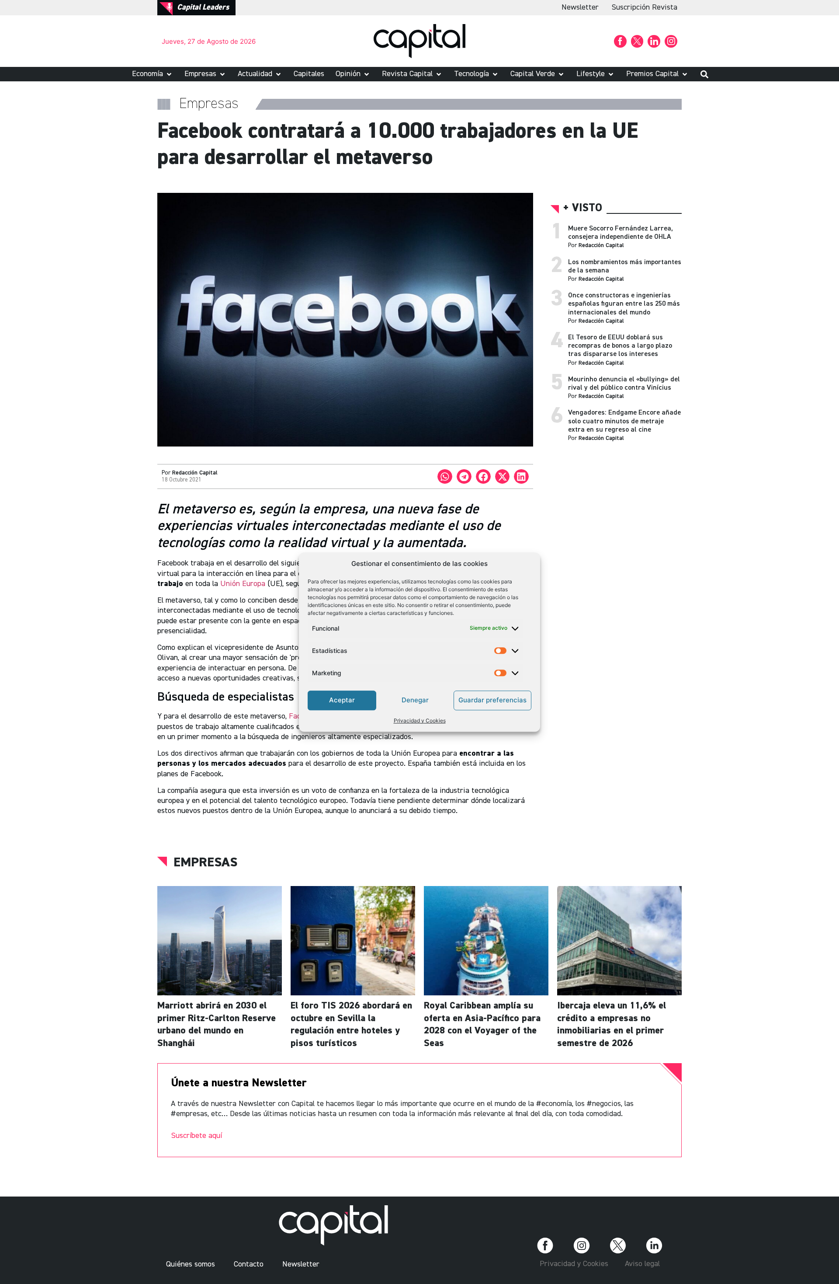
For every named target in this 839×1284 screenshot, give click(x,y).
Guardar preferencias (492, 700)
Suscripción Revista (644, 7)
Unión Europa (242, 584)
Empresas (205, 862)
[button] (152, 74)
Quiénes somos (190, 1264)
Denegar (415, 700)
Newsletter (580, 7)
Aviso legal (642, 1264)
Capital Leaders (203, 7)
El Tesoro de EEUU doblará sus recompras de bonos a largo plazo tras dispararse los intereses (620, 346)
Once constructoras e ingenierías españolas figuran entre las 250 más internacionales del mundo (624, 304)
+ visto (582, 208)
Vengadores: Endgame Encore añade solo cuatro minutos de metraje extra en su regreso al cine (624, 421)
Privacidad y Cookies (420, 720)
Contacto (248, 1264)
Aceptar (342, 700)
